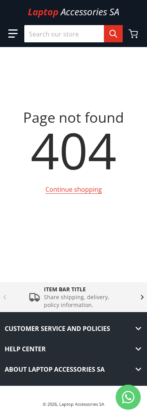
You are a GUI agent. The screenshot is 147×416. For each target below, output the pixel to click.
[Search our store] (113, 33)
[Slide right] (142, 297)
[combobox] (73, 33)
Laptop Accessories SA (81, 404)
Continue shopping (73, 189)
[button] (13, 34)
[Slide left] (4, 297)
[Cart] (134, 33)
